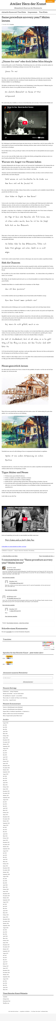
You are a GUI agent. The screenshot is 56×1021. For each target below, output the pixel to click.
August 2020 (5, 876)
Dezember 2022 (6, 816)
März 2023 (5, 810)
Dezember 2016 (6, 970)
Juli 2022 (5, 827)
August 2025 (5, 748)
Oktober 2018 (6, 923)
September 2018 (6, 925)
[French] (44, 643)
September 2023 (6, 797)
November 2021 (6, 844)
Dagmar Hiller (6, 711)
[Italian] (46, 643)
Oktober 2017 (6, 949)
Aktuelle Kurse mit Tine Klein (14, 12)
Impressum (32, 12)
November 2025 (6, 742)
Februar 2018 (6, 940)
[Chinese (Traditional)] (50, 642)
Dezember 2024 (6, 765)
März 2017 (5, 964)
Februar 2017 (6, 966)
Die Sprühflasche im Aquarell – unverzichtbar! (12, 695)
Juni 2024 (5, 778)
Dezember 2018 (6, 919)
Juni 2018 (5, 932)
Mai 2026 (5, 729)
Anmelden (5, 996)
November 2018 (6, 921)
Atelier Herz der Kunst (28, 4)
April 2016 (5, 987)
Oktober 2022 (6, 821)
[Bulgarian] (46, 642)
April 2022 (5, 834)
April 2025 (5, 757)
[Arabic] (44, 642)
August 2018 (5, 927)
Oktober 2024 (6, 770)
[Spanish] (44, 645)
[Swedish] (46, 645)
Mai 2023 (5, 806)
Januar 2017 (5, 968)
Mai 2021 (5, 857)
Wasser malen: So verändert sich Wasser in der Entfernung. (15, 697)
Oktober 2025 (6, 744)
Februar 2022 (6, 838)
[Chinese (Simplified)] (49, 642)
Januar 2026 (5, 737)
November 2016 (6, 972)
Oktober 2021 (6, 846)
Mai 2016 (5, 985)
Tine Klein (43, 12)
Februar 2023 (6, 812)
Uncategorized (10, 550)
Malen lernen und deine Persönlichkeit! (16, 713)
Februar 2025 (6, 761)
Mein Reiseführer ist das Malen (10, 556)
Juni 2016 (5, 983)
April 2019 (5, 910)
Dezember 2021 (6, 842)
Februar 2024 (6, 787)
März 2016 (5, 989)
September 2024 (6, 772)
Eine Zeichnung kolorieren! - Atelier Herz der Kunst (18, 623)
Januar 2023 (5, 814)
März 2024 (5, 784)
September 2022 (6, 823)
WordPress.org (6, 1003)
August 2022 (5, 825)
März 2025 (5, 759)
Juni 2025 (5, 752)
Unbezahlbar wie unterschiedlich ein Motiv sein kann (14, 546)
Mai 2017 (5, 959)
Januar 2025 (5, 763)
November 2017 (6, 947)
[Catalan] (47, 642)
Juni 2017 (5, 957)
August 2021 (5, 851)
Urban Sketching (31, 550)
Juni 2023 (5, 804)
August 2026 (5, 723)
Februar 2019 (6, 915)
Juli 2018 (5, 929)
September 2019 (6, 900)
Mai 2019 (5, 908)
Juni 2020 (5, 880)
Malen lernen (21, 550)
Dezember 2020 (6, 868)
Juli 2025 (5, 750)
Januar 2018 (5, 942)
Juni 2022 (5, 829)
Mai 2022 (5, 831)
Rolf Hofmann (10, 596)
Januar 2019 (5, 917)
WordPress (28, 1011)
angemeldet (9, 631)
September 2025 (6, 746)
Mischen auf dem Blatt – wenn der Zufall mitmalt (13, 693)
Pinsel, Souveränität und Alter (46, 556)
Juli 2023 (5, 802)
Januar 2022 (5, 840)
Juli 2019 (5, 904)
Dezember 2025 (6, 740)
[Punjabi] (53, 643)
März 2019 (5, 912)
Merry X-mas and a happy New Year (19, 540)
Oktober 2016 (6, 974)
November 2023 (6, 793)
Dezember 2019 (6, 893)
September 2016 (6, 976)
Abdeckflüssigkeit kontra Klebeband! (15, 707)
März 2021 (5, 861)
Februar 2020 (6, 889)
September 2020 (6, 874)
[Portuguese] (51, 643)
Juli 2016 (5, 981)
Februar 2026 (6, 735)
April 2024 (5, 782)
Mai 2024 (5, 780)
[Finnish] (43, 643)
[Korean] (49, 643)
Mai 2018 (5, 934)
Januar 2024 (5, 789)
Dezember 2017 (6, 944)
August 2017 (5, 953)
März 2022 (5, 836)
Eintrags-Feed (6, 999)
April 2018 (5, 936)
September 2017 (6, 951)
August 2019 (5, 902)
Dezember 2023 (6, 791)
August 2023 (5, 799)
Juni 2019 (5, 906)
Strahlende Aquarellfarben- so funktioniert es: (19, 711)
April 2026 (5, 731)
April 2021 (5, 859)
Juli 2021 (5, 853)
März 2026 (5, 733)
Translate (52, 649)
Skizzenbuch (26, 550)
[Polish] (50, 643)
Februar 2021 (6, 863)
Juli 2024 (5, 776)
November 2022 (6, 819)
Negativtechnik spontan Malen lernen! (14, 715)
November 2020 (6, 870)
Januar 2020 (5, 891)
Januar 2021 (5, 866)
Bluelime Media (45, 1011)
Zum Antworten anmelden (8, 577)
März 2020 (5, 887)
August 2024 (5, 774)
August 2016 (5, 979)
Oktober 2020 (6, 872)
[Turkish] (49, 645)
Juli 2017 (5, 955)
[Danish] (51, 642)
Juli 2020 (5, 878)
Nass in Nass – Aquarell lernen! (9, 700)
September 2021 (6, 848)
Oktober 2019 (6, 897)
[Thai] (47, 645)
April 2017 (5, 961)
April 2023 (5, 808)
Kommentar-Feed (6, 1001)
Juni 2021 (5, 855)
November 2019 (6, 895)
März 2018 (5, 938)
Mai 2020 (5, 883)
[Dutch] (53, 642)
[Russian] (43, 645)
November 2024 (6, 767)
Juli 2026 (5, 725)
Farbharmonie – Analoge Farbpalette (10, 691)
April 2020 (5, 885)
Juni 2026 (5, 727)
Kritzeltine (12, 24)
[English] (43, 642)
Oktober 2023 (6, 795)
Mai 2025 (5, 755)
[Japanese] (47, 643)
